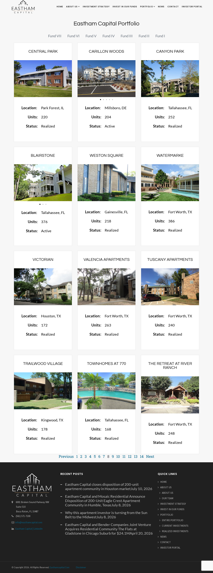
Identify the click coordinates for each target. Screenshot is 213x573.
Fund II (144, 36)
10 (118, 456)
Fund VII (54, 36)
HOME (60, 6)
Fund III (127, 36)
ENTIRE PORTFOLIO (172, 520)
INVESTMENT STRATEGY (96, 6)
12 (129, 456)
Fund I (160, 36)
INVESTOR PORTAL (192, 6)
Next (150, 456)
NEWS (161, 6)
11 (123, 456)
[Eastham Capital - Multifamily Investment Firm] (23, 6)
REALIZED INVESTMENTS (175, 531)
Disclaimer (81, 567)
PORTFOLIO (146, 6)
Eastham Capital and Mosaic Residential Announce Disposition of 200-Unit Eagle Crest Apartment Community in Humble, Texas (105, 500)
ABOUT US (72, 6)
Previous (66, 456)
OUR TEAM (167, 498)
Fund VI (73, 36)
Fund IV (109, 36)
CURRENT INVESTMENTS (175, 525)
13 (135, 456)
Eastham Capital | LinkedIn (29, 528)
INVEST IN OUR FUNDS (124, 6)
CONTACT (173, 6)
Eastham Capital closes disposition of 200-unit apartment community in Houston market (102, 486)
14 (142, 456)
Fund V (91, 36)
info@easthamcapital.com (28, 522)
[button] (81, 79)
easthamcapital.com (59, 567)
